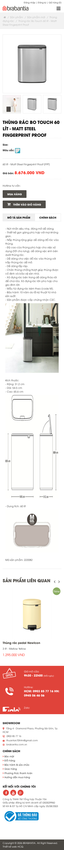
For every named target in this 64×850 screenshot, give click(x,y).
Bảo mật (9, 756)
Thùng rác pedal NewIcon (21, 643)
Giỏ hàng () (55, 2)
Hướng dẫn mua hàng (17, 777)
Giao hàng (10, 768)
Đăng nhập (29, 2)
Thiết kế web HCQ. (13, 846)
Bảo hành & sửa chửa (16, 764)
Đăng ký (42, 2)
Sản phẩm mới (36, 17)
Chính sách (47, 217)
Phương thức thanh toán (18, 773)
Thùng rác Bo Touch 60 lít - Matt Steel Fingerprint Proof (31, 128)
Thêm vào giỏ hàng (26, 204)
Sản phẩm (16, 17)
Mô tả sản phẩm (18, 217)
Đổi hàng (9, 760)
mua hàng (14, 194)
